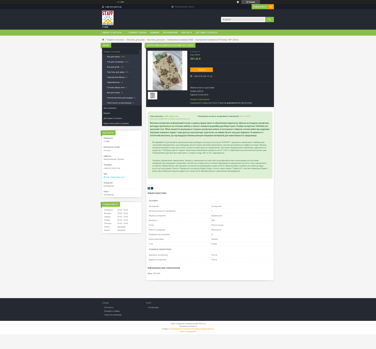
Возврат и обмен (112, 311)
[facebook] (149, 189)
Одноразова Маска (116, 77)
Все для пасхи (113, 93)
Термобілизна (113, 82)
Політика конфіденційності (203, 329)
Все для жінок (113, 57)
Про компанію (170, 33)
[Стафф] (108, 18)
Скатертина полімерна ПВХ (180, 40)
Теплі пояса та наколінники (119, 103)
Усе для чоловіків (115, 62)
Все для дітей (113, 67)
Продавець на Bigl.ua (188, 326)
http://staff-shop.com (115, 177)
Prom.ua (202, 324)
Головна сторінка (137, 33)
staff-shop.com (171, 116)
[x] (152, 189)
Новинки (154, 33)
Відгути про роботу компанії (116, 123)
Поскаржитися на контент (179, 329)
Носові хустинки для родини (120, 98)
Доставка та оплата (206, 33)
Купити (201, 69)
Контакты (108, 307)
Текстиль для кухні (156, 40)
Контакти (186, 33)
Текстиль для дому (135, 40)
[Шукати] (269, 19)
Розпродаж (153, 307)
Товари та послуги (111, 33)
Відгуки (107, 113)
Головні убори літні (116, 87)
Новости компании (112, 315)
